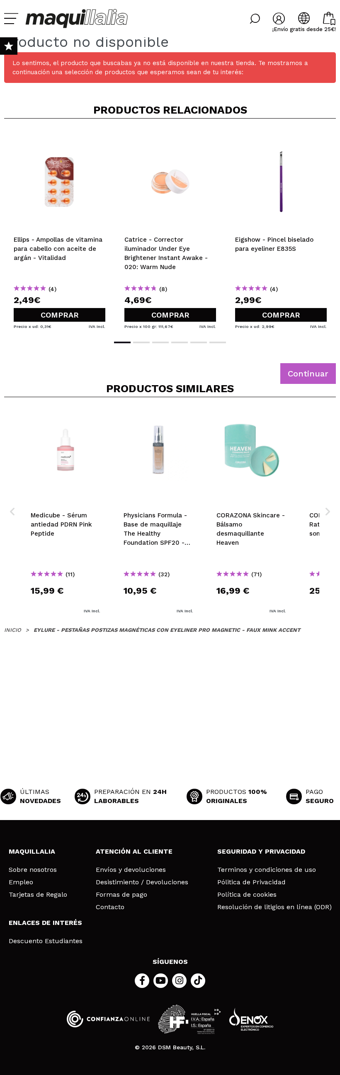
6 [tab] (217, 342)
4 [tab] (179, 342)
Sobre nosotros (33, 869)
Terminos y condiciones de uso (266, 869)
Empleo (21, 882)
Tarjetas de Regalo (38, 894)
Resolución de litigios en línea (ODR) (274, 907)
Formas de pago (121, 894)
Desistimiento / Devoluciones (142, 882)
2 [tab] (141, 342)
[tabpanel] (59, 228)
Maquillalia (32, 851)
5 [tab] (198, 342)
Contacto (110, 907)
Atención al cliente (134, 851)
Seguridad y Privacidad (261, 851)
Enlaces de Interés (45, 923)
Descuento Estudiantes (46, 941)
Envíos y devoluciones (131, 869)
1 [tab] (122, 342)
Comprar (60, 315)
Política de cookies (247, 894)
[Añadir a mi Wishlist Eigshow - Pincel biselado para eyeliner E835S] (281, 138)
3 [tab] (160, 342)
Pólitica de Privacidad (251, 882)
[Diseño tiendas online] (251, 1019)
